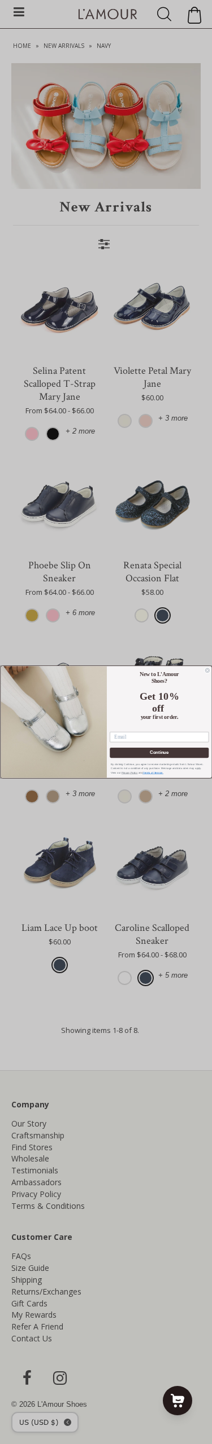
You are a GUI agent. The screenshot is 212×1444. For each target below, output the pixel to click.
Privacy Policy (129, 772)
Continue (158, 752)
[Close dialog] (207, 670)
